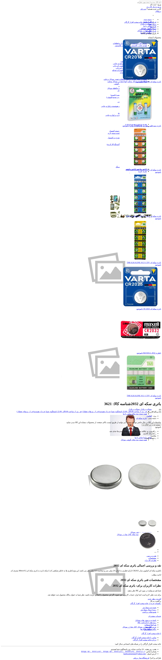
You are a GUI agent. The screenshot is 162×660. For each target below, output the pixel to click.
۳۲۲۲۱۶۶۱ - (117, 652)
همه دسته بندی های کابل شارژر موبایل (132, 534)
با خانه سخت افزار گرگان (151, 633)
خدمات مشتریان (154, 616)
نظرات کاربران (150, 560)
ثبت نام (143, 9)
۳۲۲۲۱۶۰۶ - (139, 652)
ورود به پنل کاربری (153, 7)
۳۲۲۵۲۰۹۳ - (106, 652)
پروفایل (158, 11)
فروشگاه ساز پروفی (141, 658)
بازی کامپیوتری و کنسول (117, 138)
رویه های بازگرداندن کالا (147, 623)
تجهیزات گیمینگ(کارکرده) (117, 144)
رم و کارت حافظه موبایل (117, 88)
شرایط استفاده (150, 625)
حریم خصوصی (150, 627)
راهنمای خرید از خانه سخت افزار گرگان (145, 603)
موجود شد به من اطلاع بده (151, 425)
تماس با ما (147, 26)
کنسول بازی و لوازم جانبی (115, 115)
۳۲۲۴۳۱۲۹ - (128, 652)
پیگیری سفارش (150, 629)
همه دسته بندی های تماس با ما (135, 414)
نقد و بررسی (151, 556)
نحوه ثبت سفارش (149, 608)
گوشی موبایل (135, 532)
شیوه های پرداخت (149, 612)
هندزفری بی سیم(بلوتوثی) (116, 97)
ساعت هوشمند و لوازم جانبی (112, 106)
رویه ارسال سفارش (148, 610)
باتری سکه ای (141, 418)
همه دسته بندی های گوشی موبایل (134, 440)
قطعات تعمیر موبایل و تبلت (114, 79)
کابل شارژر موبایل (144, 31)
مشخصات (152, 558)
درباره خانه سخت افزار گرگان (144, 640)
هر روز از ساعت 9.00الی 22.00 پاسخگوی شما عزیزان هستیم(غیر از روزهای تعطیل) (114, 412)
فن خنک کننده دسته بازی (117, 133)
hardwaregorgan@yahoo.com (134, 654)
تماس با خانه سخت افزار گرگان (144, 638)
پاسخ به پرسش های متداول (145, 620)
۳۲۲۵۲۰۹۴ (85, 652)
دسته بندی (147, 19)
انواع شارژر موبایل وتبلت (117, 82)
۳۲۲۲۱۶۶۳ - (95, 652)
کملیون (149, 416)
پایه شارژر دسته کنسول (118, 131)
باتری (145, 171)
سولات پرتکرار (146, 24)
